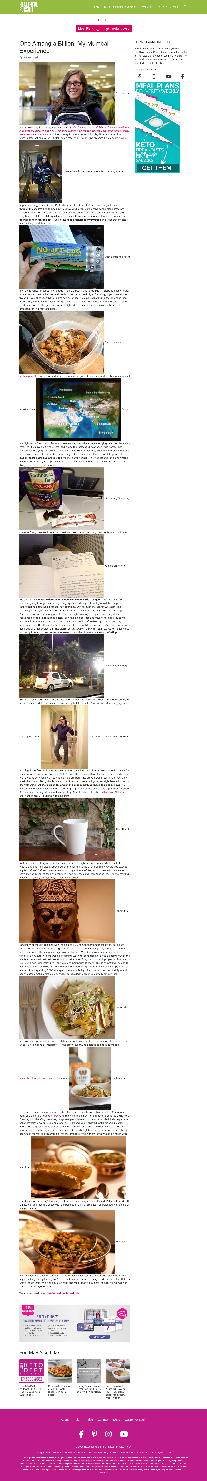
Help (76, 1419)
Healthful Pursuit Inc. (95, 1446)
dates (42, 1293)
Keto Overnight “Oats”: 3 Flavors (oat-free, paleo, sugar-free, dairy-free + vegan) (116, 1392)
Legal (111, 1446)
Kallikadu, (102, 127)
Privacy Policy (123, 1446)
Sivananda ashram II (90, 130)
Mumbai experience (83, 127)
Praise (88, 1419)
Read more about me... (147, 69)
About (65, 1419)
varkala (42, 134)
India (37, 130)
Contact (103, 1419)
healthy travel (68, 1293)
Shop (177, 7)
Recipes (164, 7)
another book (52, 1115)
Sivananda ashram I (66, 130)
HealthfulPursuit (28, 7)
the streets (25, 134)
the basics (48, 130)
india (77, 1293)
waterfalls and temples (116, 130)
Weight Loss (120, 28)
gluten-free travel (53, 1293)
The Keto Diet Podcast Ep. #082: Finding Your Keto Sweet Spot (30, 1390)
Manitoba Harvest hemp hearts (37, 1078)
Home (97, 7)
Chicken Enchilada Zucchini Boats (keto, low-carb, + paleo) (59, 1390)
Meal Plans (113, 7)
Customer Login (135, 1419)
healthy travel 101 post (112, 792)
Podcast (148, 7)
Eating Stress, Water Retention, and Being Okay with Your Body (89, 1389)
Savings (131, 7)
